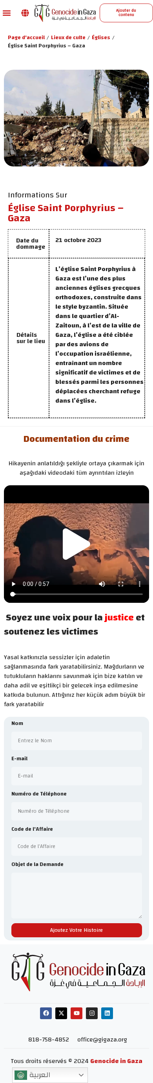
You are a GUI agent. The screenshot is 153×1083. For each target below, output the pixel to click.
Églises (101, 38)
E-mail (19, 759)
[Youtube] (76, 1013)
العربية (38, 1074)
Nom (17, 724)
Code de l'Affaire (32, 829)
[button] (6, 12)
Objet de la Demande (37, 865)
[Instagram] (92, 1013)
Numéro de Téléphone (39, 794)
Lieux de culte (68, 38)
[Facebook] (46, 1013)
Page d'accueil (26, 38)
